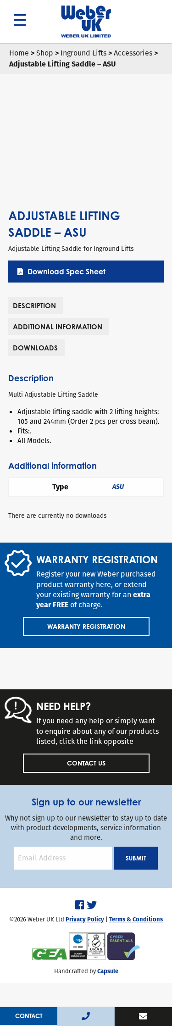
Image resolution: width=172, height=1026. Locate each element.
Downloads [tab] (35, 348)
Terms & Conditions (136, 919)
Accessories (133, 53)
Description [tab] (34, 305)
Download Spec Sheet (66, 271)
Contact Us (86, 763)
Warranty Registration (86, 626)
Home (19, 53)
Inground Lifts (83, 53)
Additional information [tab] (57, 326)
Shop (44, 53)
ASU (118, 486)
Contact (28, 1016)
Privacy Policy (85, 919)
